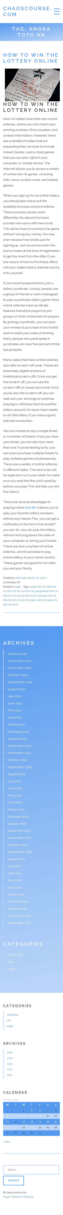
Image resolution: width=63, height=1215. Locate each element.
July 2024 (14, 696)
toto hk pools (10, 604)
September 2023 (20, 767)
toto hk (7, 595)
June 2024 (15, 703)
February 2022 (18, 901)
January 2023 (17, 823)
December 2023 (19, 745)
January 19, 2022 (36, 577)
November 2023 (19, 753)
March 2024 (16, 724)
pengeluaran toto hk (46, 591)
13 (7, 1121)
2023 (10, 1063)
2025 (9, 1052)
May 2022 (14, 880)
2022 (10, 1069)
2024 (10, 1058)
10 (39, 1116)
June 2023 (15, 788)
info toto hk (13, 591)
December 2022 (19, 830)
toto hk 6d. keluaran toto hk (40, 595)
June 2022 (15, 873)
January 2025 (17, 654)
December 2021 (19, 915)
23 (31, 1127)
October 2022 (17, 845)
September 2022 (20, 852)
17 (40, 1121)
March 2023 (16, 809)
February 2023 (18, 816)
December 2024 (19, 661)
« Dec (6, 1141)
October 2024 (18, 675)
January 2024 (17, 738)
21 (15, 1127)
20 (7, 1127)
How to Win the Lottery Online (31, 58)
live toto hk (27, 591)
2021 (9, 1075)
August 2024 (17, 689)
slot (10, 962)
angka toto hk (37, 586)
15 (24, 1121)
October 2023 (17, 760)
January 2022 (17, 908)
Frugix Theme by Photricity (18, 1196)
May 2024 (15, 710)
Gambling (15, 954)
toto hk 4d (18, 595)
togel (17, 586)
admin (18, 577)
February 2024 (18, 731)
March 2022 (16, 894)
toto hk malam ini (47, 600)
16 (31, 1121)
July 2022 (14, 866)
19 (55, 1121)
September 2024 (20, 682)
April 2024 (15, 717)
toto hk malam (28, 600)
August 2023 (16, 774)
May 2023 (14, 795)
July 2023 (14, 781)
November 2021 (19, 923)
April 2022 (15, 887)
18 (47, 1121)
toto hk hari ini (11, 600)
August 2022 (16, 859)
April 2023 (15, 802)
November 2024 (19, 668)
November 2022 (19, 837)
